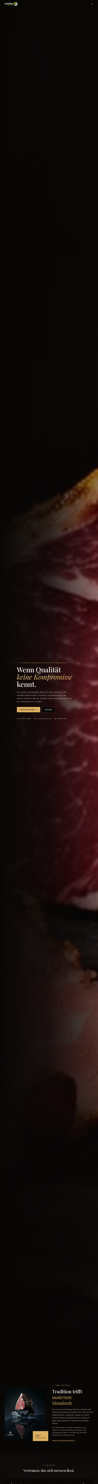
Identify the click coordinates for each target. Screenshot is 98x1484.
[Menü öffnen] (91, 4)
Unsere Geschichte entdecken (63, 1440)
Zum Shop (48, 710)
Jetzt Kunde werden (27, 710)
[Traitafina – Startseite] (11, 4)
